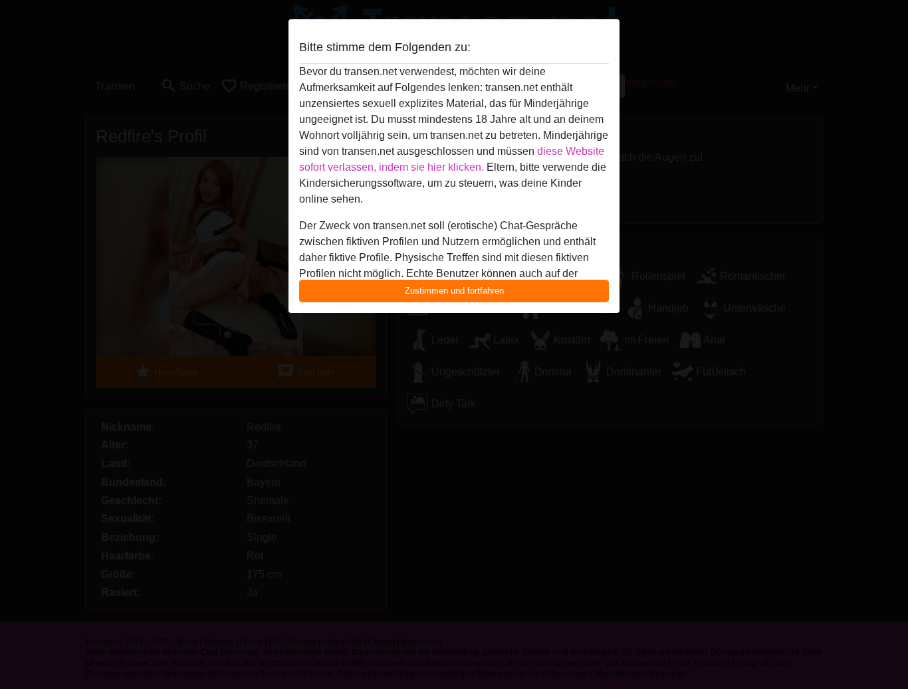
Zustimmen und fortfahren (454, 291)
